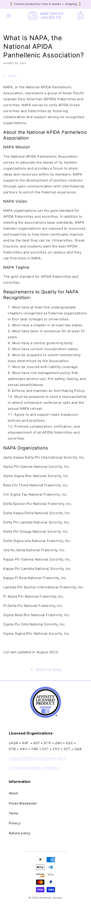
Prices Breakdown (23, 803)
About (13, 793)
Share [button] (12, 76)
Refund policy (19, 833)
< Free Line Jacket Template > (34, 767)
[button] (9, 15)
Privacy (15, 823)
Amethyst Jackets (50, 897)
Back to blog (48, 669)
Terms (13, 813)
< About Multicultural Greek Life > (37, 758)
